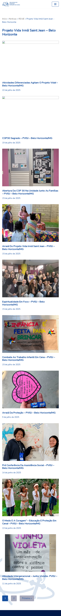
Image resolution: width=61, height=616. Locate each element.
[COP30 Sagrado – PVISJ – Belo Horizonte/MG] (30, 115)
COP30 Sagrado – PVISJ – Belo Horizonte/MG (27, 138)
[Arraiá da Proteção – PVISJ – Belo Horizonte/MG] (30, 389)
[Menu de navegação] (55, 4)
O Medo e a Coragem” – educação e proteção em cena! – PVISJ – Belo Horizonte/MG (29, 522)
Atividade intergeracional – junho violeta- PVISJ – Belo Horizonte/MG (29, 577)
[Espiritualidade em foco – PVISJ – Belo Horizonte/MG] (30, 278)
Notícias (13, 18)
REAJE (21, 18)
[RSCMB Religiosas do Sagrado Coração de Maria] (11, 4)
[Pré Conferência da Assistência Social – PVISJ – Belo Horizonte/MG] (30, 442)
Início (4, 18)
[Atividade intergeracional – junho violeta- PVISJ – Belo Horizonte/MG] (30, 553)
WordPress (39, 613)
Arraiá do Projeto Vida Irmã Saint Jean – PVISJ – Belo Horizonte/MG (28, 247)
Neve (19, 613)
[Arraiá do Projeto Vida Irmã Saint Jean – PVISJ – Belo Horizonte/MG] (30, 223)
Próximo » (27, 598)
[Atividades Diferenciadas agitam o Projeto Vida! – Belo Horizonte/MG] (30, 59)
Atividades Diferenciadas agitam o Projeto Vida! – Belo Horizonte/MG (30, 84)
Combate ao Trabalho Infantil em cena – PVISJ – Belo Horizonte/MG (28, 358)
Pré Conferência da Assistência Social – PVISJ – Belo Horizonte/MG (28, 467)
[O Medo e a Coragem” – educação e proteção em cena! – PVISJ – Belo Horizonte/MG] (30, 497)
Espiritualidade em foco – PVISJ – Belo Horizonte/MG (23, 303)
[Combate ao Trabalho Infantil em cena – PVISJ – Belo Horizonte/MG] (30, 334)
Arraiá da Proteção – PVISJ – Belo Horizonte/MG (29, 412)
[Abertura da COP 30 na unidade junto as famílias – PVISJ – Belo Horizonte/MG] (30, 167)
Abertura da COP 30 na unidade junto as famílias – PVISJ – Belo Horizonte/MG (30, 192)
